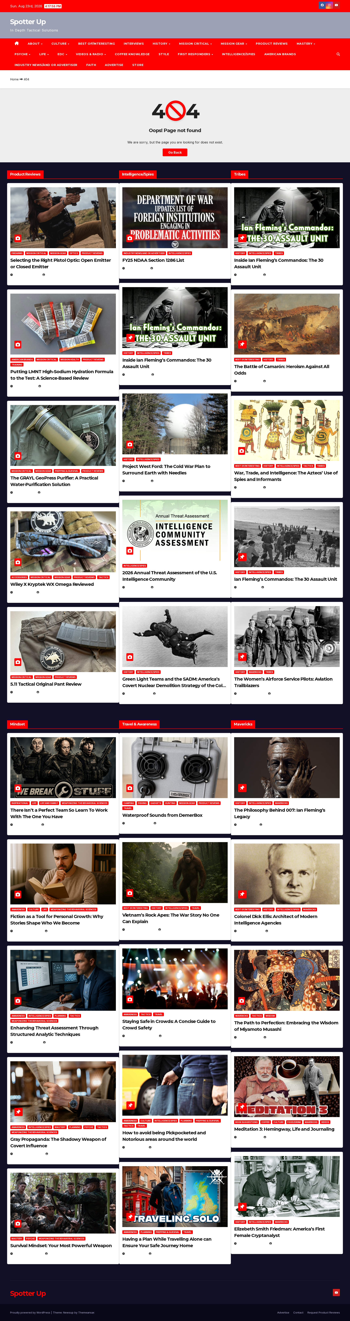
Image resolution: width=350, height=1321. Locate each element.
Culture (34, 909)
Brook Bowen (167, 823)
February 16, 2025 (252, 1243)
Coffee (265, 1122)
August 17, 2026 (27, 274)
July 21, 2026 (24, 492)
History (160, 43)
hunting (170, 803)
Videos (325, 1122)
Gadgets (155, 803)
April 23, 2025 (249, 487)
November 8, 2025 (28, 1253)
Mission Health (70, 359)
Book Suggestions (246, 1122)
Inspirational (20, 803)
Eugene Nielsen (57, 274)
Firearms (17, 253)
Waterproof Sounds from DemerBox (162, 815)
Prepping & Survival (67, 471)
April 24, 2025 (249, 381)
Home (14, 79)
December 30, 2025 (141, 929)
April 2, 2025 (248, 587)
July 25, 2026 (137, 268)
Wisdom (270, 1016)
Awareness (18, 909)
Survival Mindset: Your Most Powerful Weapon (61, 1245)
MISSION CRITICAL (194, 43)
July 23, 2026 (25, 386)
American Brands (280, 54)
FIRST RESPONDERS (194, 54)
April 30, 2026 (137, 374)
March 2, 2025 (249, 1137)
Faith (91, 65)
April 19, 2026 (137, 480)
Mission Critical (36, 253)
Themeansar (86, 1312)
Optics (74, 253)
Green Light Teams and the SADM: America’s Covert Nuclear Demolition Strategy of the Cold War (173, 685)
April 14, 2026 (137, 587)
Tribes (167, 353)
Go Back (175, 152)
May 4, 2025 (247, 824)
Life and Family (49, 803)
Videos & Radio (90, 54)
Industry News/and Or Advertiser (46, 65)
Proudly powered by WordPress (30, 1312)
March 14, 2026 (138, 693)
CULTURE (59, 43)
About (34, 43)
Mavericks (255, 672)
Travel (128, 808)
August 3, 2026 (26, 824)
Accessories (19, 577)
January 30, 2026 (28, 930)
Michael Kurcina (53, 592)
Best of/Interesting (96, 43)
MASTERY (305, 43)
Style (164, 54)
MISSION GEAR (233, 43)
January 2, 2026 (27, 1042)
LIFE (43, 54)
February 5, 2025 (251, 693)
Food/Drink (294, 1122)
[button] (338, 54)
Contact (298, 1312)
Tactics (103, 577)
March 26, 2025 (250, 930)
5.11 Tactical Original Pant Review (45, 684)
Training (17, 364)
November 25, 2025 (141, 1035)
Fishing (142, 803)
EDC (61, 54)
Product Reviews (272, 43)
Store (138, 65)
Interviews (134, 43)
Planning (60, 1016)
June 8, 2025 (136, 1147)
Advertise (114, 65)
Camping (129, 803)
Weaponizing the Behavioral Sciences (84, 803)
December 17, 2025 (28, 1153)
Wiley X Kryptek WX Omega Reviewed (52, 584)
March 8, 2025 (249, 1037)
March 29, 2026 (138, 823)
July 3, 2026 (24, 692)
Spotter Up (28, 21)
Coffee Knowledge (132, 54)
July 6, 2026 (24, 592)
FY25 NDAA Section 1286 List (153, 260)
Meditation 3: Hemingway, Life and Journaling (284, 1129)
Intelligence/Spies (238, 54)
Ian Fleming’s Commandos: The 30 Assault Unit (285, 579)
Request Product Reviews (323, 1312)
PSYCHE (22, 54)
